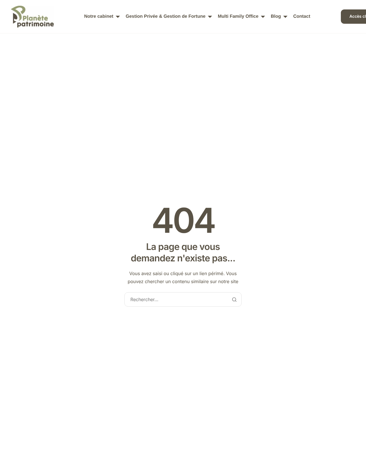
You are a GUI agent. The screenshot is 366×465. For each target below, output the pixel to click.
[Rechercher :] (182, 299)
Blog (276, 16)
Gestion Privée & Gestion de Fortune (165, 16)
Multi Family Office (238, 16)
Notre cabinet (98, 16)
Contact (301, 16)
